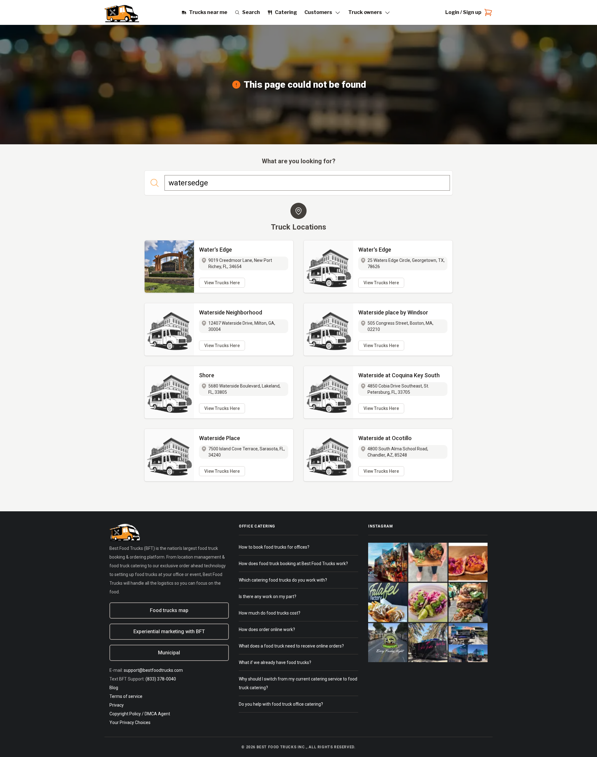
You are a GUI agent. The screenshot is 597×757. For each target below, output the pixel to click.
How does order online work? (267, 629)
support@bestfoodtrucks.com (153, 670)
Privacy (116, 705)
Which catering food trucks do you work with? (283, 580)
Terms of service (125, 696)
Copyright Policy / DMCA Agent (139, 713)
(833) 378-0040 (161, 678)
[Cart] (487, 12)
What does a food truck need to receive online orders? (291, 645)
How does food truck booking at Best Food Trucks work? (293, 563)
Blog (113, 687)
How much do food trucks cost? (269, 613)
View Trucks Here (222, 282)
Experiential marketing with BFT (169, 631)
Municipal (169, 653)
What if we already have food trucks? (275, 662)
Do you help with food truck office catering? (281, 704)
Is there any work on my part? (267, 596)
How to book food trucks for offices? (274, 547)
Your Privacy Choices (129, 722)
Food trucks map (169, 610)
